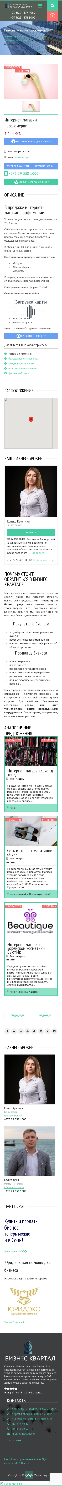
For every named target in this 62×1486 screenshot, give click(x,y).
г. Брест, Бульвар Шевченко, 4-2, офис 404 (34, 1414)
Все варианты (12, 1251)
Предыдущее (17, 1015)
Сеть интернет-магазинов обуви (29, 852)
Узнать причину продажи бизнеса (33, 141)
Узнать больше (13, 1322)
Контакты (31, 532)
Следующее (45, 1015)
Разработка (10, 1459)
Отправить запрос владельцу (33, 181)
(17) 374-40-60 (20, 1424)
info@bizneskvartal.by (23, 1433)
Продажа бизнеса (39, 36)
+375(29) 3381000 (22, 17)
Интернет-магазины (16, 40)
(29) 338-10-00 (20, 1429)
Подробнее (37, 552)
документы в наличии (21, 363)
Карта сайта (14, 1440)
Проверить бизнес (44, 166)
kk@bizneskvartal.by (43, 560)
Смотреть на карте (22, 157)
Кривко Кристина (18, 521)
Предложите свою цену (33, 336)
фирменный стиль (18, 373)
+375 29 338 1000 (23, 173)
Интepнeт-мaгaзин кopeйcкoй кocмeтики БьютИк (26, 948)
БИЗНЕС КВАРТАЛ (15, 36)
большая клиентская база (23, 358)
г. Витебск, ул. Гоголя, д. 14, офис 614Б (32, 1419)
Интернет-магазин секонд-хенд (30, 773)
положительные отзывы (22, 368)
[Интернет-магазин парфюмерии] (31, 81)
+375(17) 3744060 (22, 12)
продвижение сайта (29, 1459)
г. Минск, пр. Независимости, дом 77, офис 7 (35, 1409)
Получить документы (18, 166)
